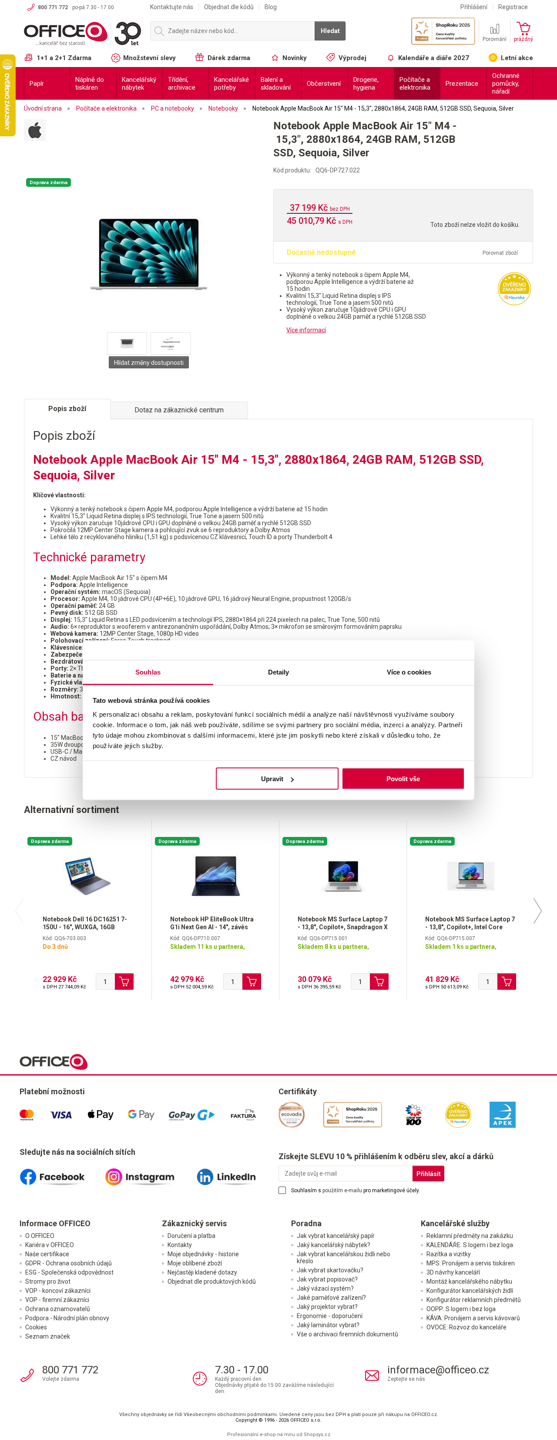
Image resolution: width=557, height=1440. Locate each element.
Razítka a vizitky (448, 1254)
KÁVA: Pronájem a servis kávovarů (473, 1318)
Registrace (513, 6)
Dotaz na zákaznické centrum (179, 410)
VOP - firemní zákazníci (57, 1299)
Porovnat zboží (500, 253)
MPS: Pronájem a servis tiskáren (470, 1263)
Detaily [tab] (278, 671)
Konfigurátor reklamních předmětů (473, 1299)
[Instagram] (149, 1173)
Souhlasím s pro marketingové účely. (355, 1190)
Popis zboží (67, 409)
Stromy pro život (47, 1281)
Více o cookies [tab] (409, 671)
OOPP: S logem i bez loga (461, 1308)
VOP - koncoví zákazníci (58, 1290)
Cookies (36, 1327)
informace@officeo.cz (438, 1370)
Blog (271, 6)
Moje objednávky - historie (203, 1254)
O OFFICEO (39, 1235)
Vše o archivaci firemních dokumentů (347, 1334)
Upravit (272, 778)
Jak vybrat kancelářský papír (336, 1235)
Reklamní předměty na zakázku (469, 1235)
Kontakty (180, 1244)
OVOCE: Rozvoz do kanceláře (466, 1327)
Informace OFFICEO (55, 1223)
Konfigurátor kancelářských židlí (469, 1290)
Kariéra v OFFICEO (49, 1244)
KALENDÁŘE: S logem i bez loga (469, 1244)
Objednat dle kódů (229, 6)
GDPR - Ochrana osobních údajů (68, 1263)
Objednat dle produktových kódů (212, 1281)
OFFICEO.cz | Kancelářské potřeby (82, 34)
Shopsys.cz (317, 1434)
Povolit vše (403, 778)
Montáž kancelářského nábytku (469, 1281)
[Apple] (148, 135)
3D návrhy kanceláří (453, 1272)
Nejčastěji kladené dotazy (202, 1272)
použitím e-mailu (342, 1190)
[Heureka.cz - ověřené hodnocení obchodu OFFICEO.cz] (514, 287)
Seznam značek (47, 1336)
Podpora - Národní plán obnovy (67, 1318)
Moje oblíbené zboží (195, 1263)
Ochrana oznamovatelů (57, 1308)
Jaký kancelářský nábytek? (333, 1244)
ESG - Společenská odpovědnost (69, 1272)
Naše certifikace (47, 1254)
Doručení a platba (191, 1235)
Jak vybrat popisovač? (327, 1279)
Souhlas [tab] (148, 671)
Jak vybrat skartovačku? (330, 1270)
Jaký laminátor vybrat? (328, 1325)
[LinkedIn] (235, 1173)
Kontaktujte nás (171, 6)
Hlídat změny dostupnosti (149, 362)
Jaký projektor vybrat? (327, 1306)
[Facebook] (62, 1173)
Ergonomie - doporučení (329, 1315)
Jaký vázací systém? (325, 1288)
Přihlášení (473, 6)
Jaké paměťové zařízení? (331, 1297)
